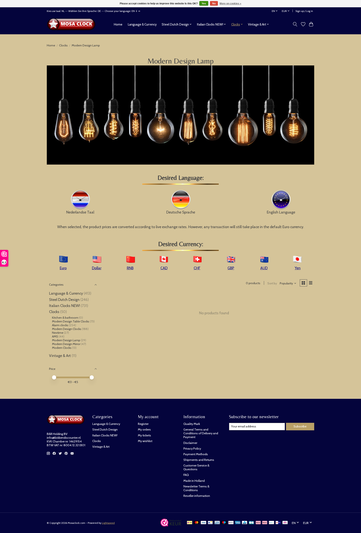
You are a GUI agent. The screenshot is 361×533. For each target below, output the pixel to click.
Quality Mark (191, 424)
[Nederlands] (80, 199)
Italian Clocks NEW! (64, 305)
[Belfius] (231, 523)
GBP (231, 268)
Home (118, 24)
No (214, 3)
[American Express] (237, 523)
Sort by (272, 283)
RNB (130, 268)
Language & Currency (142, 24)
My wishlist (145, 441)
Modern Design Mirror (66, 344)
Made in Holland (194, 481)
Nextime (57, 333)
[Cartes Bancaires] (251, 523)
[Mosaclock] (72, 24)
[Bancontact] (210, 523)
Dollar (96, 268)
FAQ (186, 475)
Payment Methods (195, 454)
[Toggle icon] (295, 24)
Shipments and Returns (198, 460)
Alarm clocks (60, 325)
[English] (281, 199)
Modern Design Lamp (66, 340)
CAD (164, 268)
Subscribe (300, 426)
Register (143, 424)
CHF (197, 268)
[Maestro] (224, 523)
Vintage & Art (60, 355)
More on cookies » (230, 3)
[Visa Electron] (217, 523)
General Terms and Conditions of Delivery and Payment (200, 433)
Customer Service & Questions (196, 467)
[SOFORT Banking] (264, 523)
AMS (55, 336)
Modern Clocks (61, 348)
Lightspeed (108, 522)
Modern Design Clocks (66, 329)
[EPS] (285, 523)
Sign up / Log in (304, 11)
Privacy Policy (192, 448)
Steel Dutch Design (64, 299)
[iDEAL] (189, 523)
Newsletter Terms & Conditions (196, 488)
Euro (63, 268)
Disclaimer (190, 443)
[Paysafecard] (271, 523)
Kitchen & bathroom (65, 318)
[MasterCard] (196, 523)
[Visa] (203, 523)
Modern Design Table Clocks (70, 321)
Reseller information (196, 496)
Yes (204, 3)
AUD (264, 268)
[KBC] (244, 523)
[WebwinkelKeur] (170, 525)
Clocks (63, 45)
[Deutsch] (180, 199)
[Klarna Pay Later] (258, 523)
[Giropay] (278, 523)
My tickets (144, 435)
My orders (144, 429)
